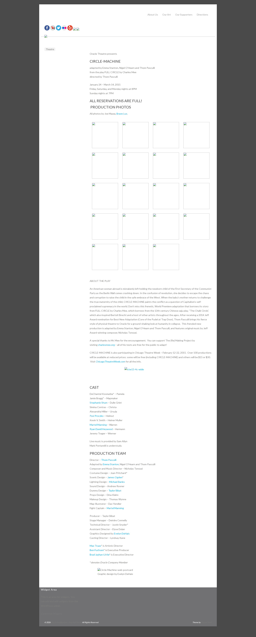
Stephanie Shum (98, 402)
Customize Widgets (51, 613)
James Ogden (114, 477)
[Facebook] (47, 29)
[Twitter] (58, 29)
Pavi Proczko (96, 415)
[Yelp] (70, 29)
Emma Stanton (111, 464)
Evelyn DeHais (122, 533)
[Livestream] (52, 29)
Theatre (50, 49)
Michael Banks (117, 481)
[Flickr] (64, 29)
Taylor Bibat (114, 490)
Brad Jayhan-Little (99, 554)
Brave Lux (122, 113)
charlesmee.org (106, 344)
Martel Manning (98, 424)
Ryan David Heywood (101, 429)
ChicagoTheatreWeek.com (110, 361)
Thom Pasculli (108, 459)
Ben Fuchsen (97, 550)
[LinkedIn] (74, 29)
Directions (202, 14)
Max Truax (95, 545)
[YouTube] (77, 29)
